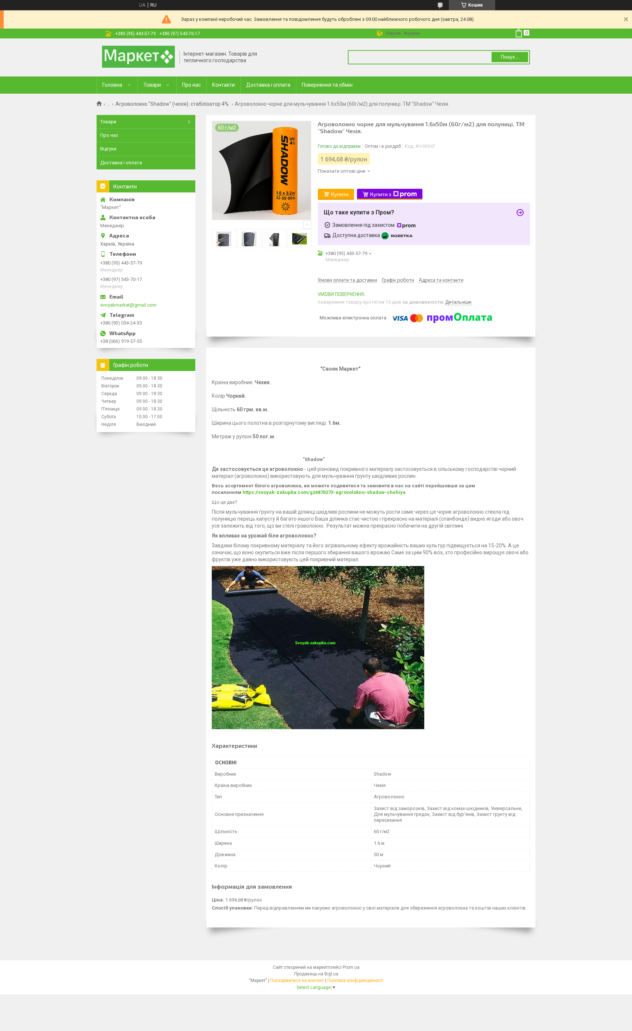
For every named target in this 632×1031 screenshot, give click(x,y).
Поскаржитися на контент (297, 980)
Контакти (223, 85)
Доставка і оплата (268, 85)
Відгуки (108, 148)
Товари (152, 85)
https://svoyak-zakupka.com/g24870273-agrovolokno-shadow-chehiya (324, 492)
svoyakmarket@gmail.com (128, 305)
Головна (112, 85)
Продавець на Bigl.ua (316, 973)
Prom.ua (351, 967)
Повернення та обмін (327, 85)
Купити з (380, 194)
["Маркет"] (138, 57)
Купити (340, 194)
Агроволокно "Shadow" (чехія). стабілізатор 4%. (173, 104)
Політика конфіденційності (355, 980)
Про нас (191, 85)
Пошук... (510, 57)
